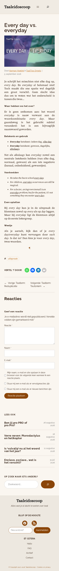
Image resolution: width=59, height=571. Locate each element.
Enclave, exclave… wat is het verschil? (20, 461)
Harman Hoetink (16, 71)
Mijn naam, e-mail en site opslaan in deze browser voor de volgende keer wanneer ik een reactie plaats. (28, 375)
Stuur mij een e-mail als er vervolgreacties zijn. (28, 383)
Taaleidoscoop (17, 6)
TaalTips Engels (33, 71)
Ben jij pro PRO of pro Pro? (15, 424)
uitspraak (13, 258)
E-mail (8, 360)
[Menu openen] (38, 7)
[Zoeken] (48, 484)
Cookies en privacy (43, 567)
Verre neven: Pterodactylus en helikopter (22, 437)
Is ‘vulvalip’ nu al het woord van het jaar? (22, 450)
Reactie (8, 325)
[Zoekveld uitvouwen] (48, 7)
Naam (7, 348)
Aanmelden (42, 530)
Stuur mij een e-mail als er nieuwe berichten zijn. (29, 389)
